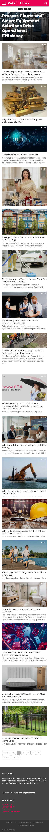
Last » (15, 757)
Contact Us (7, 804)
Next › (6, 757)
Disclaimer (6, 809)
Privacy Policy (8, 807)
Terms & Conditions (11, 811)
